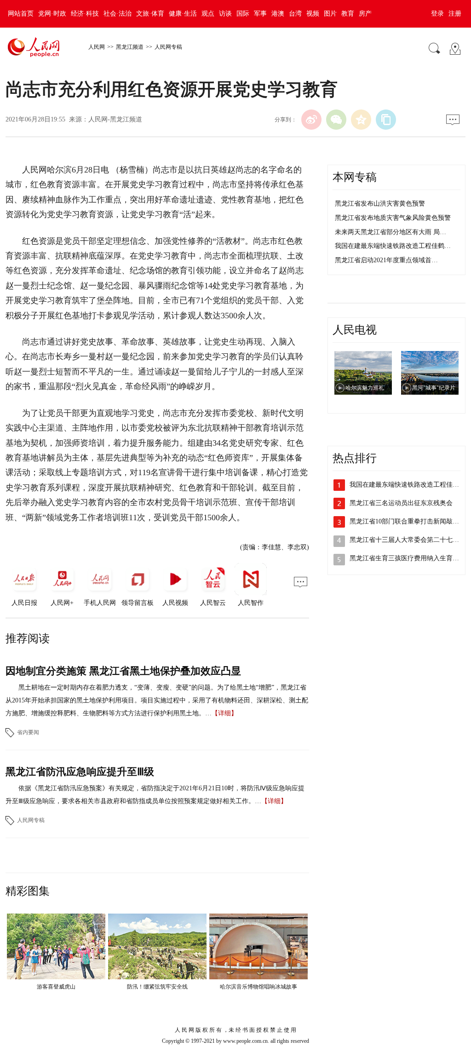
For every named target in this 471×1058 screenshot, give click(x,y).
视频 (312, 13)
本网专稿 (355, 177)
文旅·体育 (150, 13)
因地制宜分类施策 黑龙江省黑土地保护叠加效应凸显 (123, 671)
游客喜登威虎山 (56, 986)
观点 (207, 13)
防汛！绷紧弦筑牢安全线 (157, 986)
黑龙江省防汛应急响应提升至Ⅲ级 (80, 771)
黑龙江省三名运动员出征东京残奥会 (401, 503)
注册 (454, 13)
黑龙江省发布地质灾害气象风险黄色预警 (393, 217)
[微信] (336, 119)
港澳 (277, 13)
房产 (365, 13)
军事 (260, 13)
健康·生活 (183, 13)
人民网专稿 (168, 47)
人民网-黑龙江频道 (115, 119)
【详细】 (224, 713)
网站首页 (21, 13)
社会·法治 (117, 13)
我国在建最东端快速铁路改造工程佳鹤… (393, 245)
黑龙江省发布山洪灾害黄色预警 (380, 203)
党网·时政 (52, 13)
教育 (347, 13)
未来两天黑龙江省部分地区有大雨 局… (390, 232)
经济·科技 (85, 13)
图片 (330, 13)
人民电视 (355, 330)
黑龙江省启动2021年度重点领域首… (386, 260)
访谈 (225, 13)
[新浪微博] (311, 119)
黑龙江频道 (130, 47)
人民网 (96, 47)
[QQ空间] (361, 119)
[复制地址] (386, 119)
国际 (242, 13)
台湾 (295, 13)
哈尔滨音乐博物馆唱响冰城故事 (258, 986)
